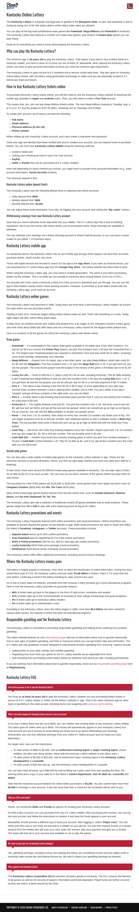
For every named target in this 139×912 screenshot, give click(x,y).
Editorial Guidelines (79, 907)
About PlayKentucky (60, 907)
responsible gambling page (112, 663)
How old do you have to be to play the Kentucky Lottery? (30, 687)
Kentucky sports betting (100, 704)
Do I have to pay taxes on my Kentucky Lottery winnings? (30, 843)
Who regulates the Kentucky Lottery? (23, 866)
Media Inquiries (96, 907)
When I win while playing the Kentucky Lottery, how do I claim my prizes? (37, 714)
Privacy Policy (111, 907)
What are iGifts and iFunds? (19, 797)
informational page (55, 637)
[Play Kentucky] (66, 6)
